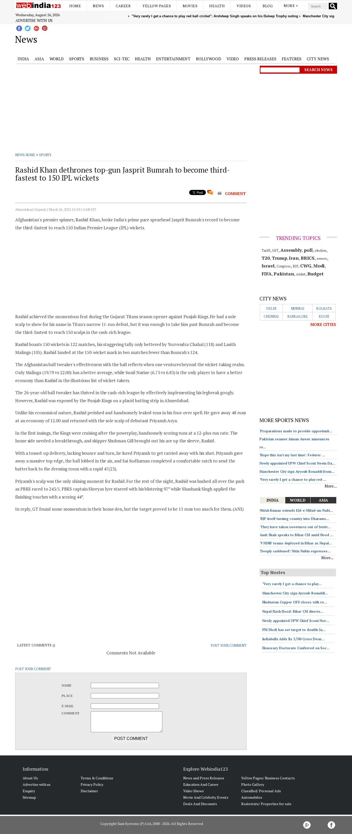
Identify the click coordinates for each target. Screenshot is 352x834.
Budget (315, 274)
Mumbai (297, 308)
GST (275, 250)
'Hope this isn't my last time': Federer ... (292, 455)
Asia (39, 59)
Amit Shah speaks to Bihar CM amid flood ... (296, 535)
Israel (268, 266)
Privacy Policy (92, 784)
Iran (294, 258)
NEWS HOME (25, 155)
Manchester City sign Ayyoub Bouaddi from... (296, 471)
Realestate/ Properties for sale (266, 803)
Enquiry (29, 790)
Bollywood (208, 59)
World (56, 59)
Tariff (266, 250)
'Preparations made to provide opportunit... (295, 431)
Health (217, 5)
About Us (30, 778)
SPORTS (45, 155)
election (320, 250)
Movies (190, 5)
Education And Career (201, 784)
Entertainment (173, 59)
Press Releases (260, 59)
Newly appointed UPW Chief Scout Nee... (295, 620)
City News (318, 59)
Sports (76, 59)
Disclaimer (89, 790)
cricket (300, 274)
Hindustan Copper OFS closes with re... (294, 602)
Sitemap (29, 797)
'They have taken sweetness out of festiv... (295, 527)
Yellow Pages (157, 5)
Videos (244, 5)
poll (308, 250)
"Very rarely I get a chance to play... (292, 584)
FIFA (267, 274)
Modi (319, 266)
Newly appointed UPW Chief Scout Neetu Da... (297, 463)
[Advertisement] (202, 38)
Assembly (291, 250)
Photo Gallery (252, 784)
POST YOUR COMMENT (229, 645)
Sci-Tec (121, 59)
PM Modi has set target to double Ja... (293, 629)
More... (331, 485)
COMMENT (235, 193)
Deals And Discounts (200, 803)
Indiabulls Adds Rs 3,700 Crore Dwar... (293, 639)
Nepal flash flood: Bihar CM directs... (292, 611)
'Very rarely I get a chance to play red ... (292, 479)
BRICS (308, 258)
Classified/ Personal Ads (261, 790)
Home (75, 5)
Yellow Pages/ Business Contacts (268, 778)
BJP (295, 266)
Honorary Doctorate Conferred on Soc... (296, 648)
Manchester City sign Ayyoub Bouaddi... (295, 593)
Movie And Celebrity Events (205, 797)
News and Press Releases (203, 778)
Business (99, 59)
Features (291, 59)
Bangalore (297, 316)
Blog (268, 5)
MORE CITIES (323, 324)
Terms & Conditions (97, 778)
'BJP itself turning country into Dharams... (294, 518)
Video (233, 59)
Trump (279, 258)
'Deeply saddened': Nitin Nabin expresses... (295, 551)
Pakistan (284, 274)
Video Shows (193, 790)
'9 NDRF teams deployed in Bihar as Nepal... (296, 543)
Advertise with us (34, 20)
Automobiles (251, 797)
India (23, 59)
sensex (322, 258)
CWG (305, 266)
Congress (283, 266)
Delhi (271, 308)
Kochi (324, 316)
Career (123, 5)
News (98, 5)
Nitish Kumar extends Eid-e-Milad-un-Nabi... (296, 510)
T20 (266, 258)
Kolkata (324, 308)
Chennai (271, 316)
